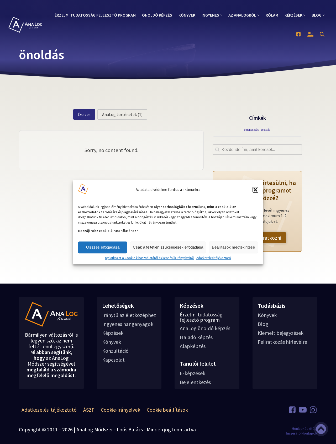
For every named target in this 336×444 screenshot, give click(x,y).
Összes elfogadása (102, 247)
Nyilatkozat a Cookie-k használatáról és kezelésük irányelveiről (149, 258)
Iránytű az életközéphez (129, 315)
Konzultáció (115, 351)
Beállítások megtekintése (233, 247)
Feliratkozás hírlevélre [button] (282, 342)
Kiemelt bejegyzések (280, 333)
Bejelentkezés (195, 382)
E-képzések (192, 373)
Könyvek (111, 342)
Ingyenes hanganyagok (127, 324)
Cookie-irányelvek (120, 409)
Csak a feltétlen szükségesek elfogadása (168, 247)
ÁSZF (88, 409)
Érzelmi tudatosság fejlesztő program (201, 317)
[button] (255, 189)
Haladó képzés (196, 337)
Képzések (112, 333)
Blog (263, 324)
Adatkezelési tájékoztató (213, 258)
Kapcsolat (113, 360)
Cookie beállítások (167, 409)
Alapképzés (193, 346)
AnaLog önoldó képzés (205, 328)
